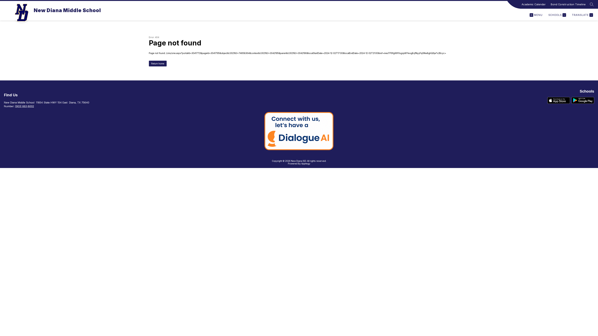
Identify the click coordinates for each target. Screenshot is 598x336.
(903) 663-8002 (24, 106)
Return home (157, 63)
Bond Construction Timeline (568, 4)
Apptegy (305, 163)
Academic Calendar (534, 4)
